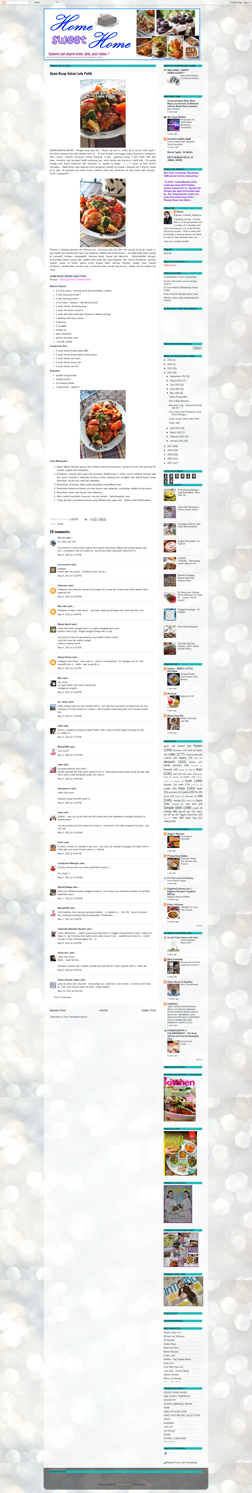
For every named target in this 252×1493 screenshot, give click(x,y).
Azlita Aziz (63, 953)
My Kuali (172, 694)
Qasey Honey (64, 657)
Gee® (60, 842)
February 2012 (177, 436)
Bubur (199, 750)
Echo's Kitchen (175, 904)
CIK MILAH (169, 1431)
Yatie (60, 764)
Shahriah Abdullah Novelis (72, 929)
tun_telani (63, 702)
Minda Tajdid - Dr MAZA (180, 152)
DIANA (167, 1435)
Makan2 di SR (187, 696)
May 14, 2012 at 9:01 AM (70, 991)
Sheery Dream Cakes (69, 980)
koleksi (177, 781)
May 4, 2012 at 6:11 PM (69, 668)
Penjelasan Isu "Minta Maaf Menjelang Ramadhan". (187, 123)
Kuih (188, 781)
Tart (165, 818)
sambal (176, 800)
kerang (176, 777)
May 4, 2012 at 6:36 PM (69, 692)
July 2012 (175, 385)
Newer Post (58, 1010)
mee (180, 784)
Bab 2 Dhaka (173, 109)
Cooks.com (169, 1355)
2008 (170, 459)
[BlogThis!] (95, 519)
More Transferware (189, 984)
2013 (170, 368)
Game (181, 770)
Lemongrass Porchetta (186, 837)
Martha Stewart (171, 1375)
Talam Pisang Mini (178, 397)
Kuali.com (169, 1363)
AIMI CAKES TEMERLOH (177, 1396)
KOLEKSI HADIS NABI (179, 139)
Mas (60, 678)
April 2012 (175, 428)
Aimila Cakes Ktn (172, 1332)
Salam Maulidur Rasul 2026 (188, 941)
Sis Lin (61, 538)
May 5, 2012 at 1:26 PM (69, 803)
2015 (170, 360)
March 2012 (176, 432)
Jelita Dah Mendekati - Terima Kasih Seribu (189, 508)
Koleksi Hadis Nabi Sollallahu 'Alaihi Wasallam (181, 143)
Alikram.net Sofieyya (174, 1336)
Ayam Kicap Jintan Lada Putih (71, 73)
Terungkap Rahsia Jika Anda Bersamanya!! (189, 525)
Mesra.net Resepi (172, 1378)
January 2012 (177, 441)
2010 (170, 450)
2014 (170, 364)
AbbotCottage (65, 887)
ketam (187, 777)
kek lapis (187, 774)
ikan (199, 769)
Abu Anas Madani (176, 117)
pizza (166, 796)
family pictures (173, 765)
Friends (168, 769)
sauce (188, 801)
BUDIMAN (169, 1423)
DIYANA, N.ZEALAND (175, 1438)
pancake (173, 792)
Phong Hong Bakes (177, 856)
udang (167, 821)
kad (175, 774)
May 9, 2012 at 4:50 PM (69, 970)
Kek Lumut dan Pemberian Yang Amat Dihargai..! (185, 413)
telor (175, 817)
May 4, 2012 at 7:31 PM (69, 737)
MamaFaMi (63, 747)
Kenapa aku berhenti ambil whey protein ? (190, 963)
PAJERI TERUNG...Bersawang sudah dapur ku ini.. (189, 561)
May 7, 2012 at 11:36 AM (70, 877)
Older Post (148, 1010)
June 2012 (175, 389)
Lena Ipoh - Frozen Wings (176, 1371)
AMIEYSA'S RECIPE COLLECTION (182, 1415)
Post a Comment (62, 997)
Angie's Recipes (175, 834)
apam (166, 746)
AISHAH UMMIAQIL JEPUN (178, 1404)
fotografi (194, 766)
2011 (170, 446)
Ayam (60, 524)
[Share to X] (98, 519)
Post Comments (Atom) (75, 1017)
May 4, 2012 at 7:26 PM (69, 716)
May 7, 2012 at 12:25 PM (70, 898)
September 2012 (178, 376)
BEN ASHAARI (175, 959)
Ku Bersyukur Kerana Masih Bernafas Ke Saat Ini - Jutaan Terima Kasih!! (190, 596)
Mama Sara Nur (175, 716)
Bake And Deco (171, 1348)
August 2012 (176, 380)
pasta (186, 792)
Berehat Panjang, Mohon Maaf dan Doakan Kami (186, 578)
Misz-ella (62, 606)
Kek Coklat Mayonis (179, 401)
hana (60, 812)
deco (196, 758)
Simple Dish (173, 808)
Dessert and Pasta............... (187, 1042)
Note (199, 788)
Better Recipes (171, 1352)
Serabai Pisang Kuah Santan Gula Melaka (189, 677)
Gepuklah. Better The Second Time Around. (189, 861)
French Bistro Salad (176, 880)
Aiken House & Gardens (180, 982)
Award (181, 745)
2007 (170, 463)
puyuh (177, 796)
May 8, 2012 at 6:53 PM (69, 943)
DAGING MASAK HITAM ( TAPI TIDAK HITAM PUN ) (188, 646)
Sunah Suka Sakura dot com (182, 937)
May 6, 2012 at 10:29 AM (70, 833)
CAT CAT (168, 1427)
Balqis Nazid (64, 624)
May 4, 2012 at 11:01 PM (70, 755)
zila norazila (64, 564)
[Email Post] (85, 519)
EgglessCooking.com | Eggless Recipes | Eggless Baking (181, 891)
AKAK (167, 1408)
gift (190, 770)
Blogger (149, 1484)
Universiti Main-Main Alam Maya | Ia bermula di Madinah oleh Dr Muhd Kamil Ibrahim (183, 104)
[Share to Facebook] (101, 519)
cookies (167, 758)
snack (196, 808)
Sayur (199, 800)
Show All (199, 925)
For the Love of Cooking (180, 878)
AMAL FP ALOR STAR (175, 1412)
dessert (169, 762)
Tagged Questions (188, 815)
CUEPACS (172, 1004)
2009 (170, 454)
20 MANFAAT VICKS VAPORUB (180, 277)
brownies (177, 750)
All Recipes (169, 1340)
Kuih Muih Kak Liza (173, 1367)
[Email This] (91, 519)
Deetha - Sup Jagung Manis (177, 1359)
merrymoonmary (124, 1484)
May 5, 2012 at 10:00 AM (70, 779)
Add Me (167, 253)
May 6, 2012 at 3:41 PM (69, 853)
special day (184, 811)
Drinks (192, 762)
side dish (190, 804)
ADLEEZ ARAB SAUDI (175, 1392)
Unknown (63, 585)
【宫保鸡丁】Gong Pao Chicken (189, 908)
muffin (167, 788)
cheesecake (192, 755)
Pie (196, 792)
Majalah (167, 785)
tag (172, 815)
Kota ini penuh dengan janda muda (181, 294)
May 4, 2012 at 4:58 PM (69, 614)
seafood (175, 804)
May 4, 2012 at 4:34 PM (69, 597)
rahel (60, 726)
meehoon (195, 785)
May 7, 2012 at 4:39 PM (69, 919)
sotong (167, 811)
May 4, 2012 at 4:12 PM (69, 555)
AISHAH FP (170, 1400)
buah (189, 750)
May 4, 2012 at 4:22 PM (69, 576)
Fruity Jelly (174, 423)
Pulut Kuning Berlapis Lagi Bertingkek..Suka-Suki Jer (189, 492)
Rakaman (189, 796)
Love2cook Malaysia (68, 863)
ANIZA (167, 1419)
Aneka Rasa (170, 1344)
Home (103, 1010)
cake (172, 754)
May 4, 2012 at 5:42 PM (69, 647)
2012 (170, 373)
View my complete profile (176, 241)
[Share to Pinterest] (104, 519)
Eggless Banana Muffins (178, 897)
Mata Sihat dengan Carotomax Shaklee (190, 77)
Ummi (180, 212)
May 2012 (175, 393)
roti (199, 796)
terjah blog (191, 818)
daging (182, 757)
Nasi (181, 788)
